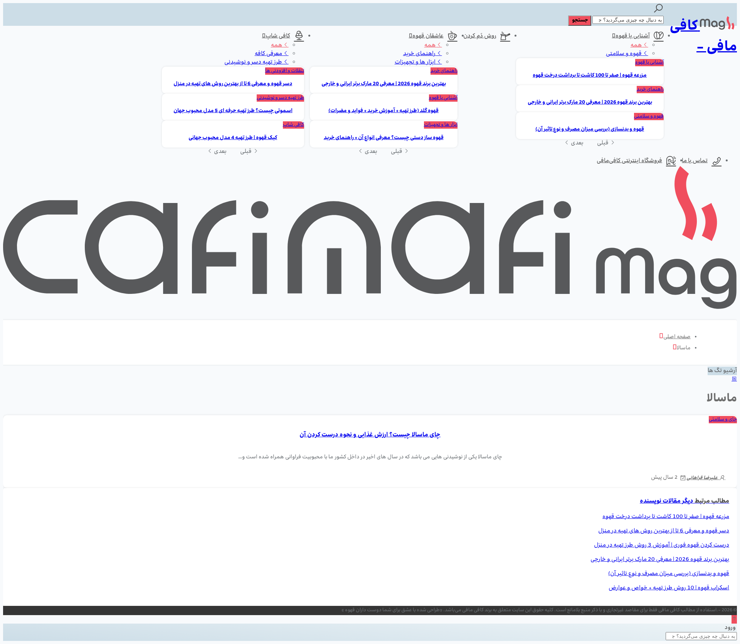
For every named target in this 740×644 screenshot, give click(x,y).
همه (637, 45)
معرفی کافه (269, 54)
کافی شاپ (278, 36)
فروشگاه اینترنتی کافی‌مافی (629, 161)
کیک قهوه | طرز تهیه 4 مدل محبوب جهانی (232, 138)
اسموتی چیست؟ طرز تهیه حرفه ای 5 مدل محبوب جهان (233, 111)
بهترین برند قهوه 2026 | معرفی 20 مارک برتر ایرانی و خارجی (590, 103)
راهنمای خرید (650, 89)
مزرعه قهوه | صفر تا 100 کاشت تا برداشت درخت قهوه (590, 76)
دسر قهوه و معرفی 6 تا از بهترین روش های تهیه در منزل (232, 84)
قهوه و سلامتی (624, 54)
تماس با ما (695, 161)
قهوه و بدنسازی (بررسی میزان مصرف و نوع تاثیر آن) (589, 130)
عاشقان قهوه (428, 36)
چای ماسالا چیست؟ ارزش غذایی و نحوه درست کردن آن (370, 435)
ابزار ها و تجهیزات (416, 62)
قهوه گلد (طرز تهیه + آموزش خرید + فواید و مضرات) (383, 111)
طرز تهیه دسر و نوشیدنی (253, 62)
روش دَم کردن (479, 36)
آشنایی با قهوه (633, 36)
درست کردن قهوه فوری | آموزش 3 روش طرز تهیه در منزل (661, 545)
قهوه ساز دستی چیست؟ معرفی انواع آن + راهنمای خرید (384, 138)
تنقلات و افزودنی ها (284, 71)
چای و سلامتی (723, 419)
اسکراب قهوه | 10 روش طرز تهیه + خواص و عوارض (669, 588)
